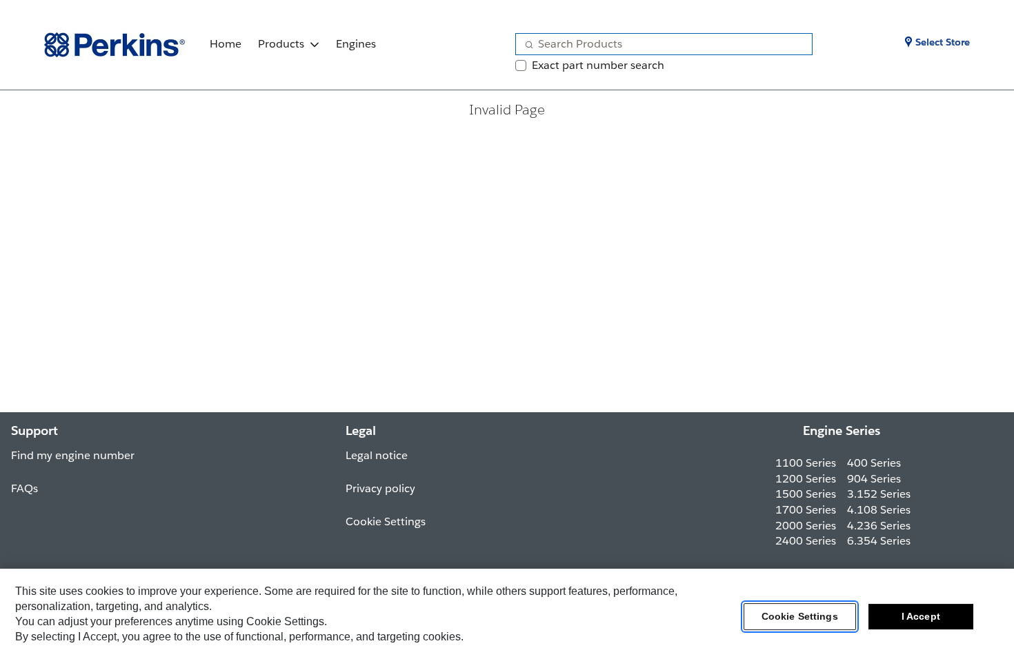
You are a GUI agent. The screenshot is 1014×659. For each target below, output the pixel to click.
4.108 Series (879, 510)
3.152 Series (879, 494)
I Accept (921, 616)
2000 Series (805, 525)
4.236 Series (879, 525)
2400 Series (805, 541)
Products (281, 44)
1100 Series (805, 463)
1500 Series (805, 494)
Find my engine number (73, 455)
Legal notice (377, 455)
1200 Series (805, 479)
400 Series (874, 463)
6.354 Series (879, 541)
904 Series (874, 479)
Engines (356, 44)
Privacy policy (380, 488)
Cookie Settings (800, 616)
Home (225, 44)
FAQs (24, 488)
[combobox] (658, 44)
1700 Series (805, 510)
